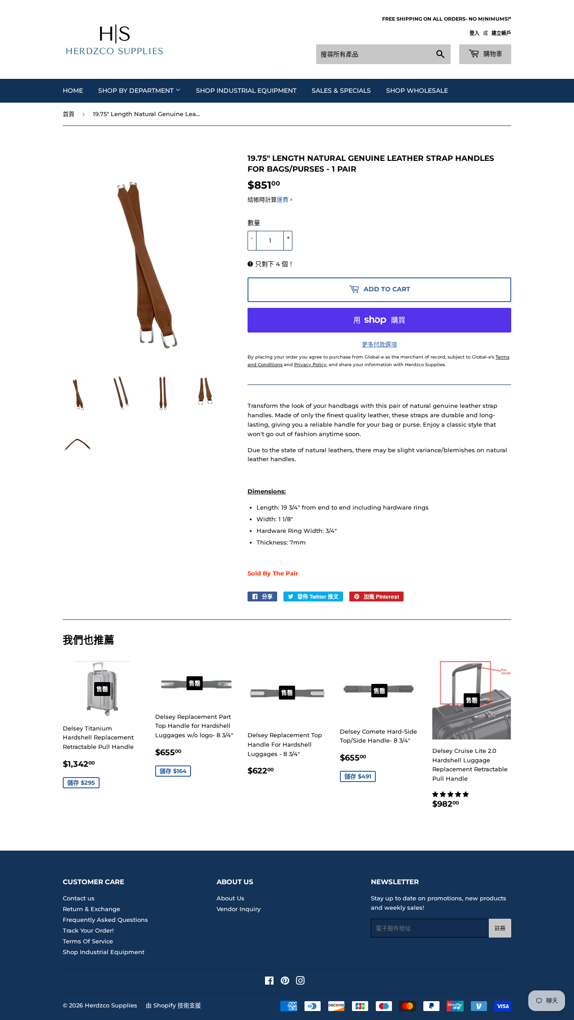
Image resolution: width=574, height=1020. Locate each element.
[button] (451, 794)
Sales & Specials (341, 90)
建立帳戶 (501, 33)
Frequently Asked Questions (105, 919)
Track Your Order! (88, 930)
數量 (254, 223)
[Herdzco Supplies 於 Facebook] (269, 981)
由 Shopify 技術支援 (173, 1005)
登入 (474, 33)
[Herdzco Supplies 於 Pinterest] (285, 981)
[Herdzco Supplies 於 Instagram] (300, 981)
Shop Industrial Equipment (246, 90)
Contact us (79, 898)
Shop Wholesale (417, 90)
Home (73, 90)
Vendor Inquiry (239, 908)
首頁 (68, 113)
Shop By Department (136, 90)
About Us (230, 898)
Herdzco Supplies (111, 1005)
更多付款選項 (379, 344)
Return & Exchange (91, 908)
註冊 (500, 928)
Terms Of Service (88, 941)
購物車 (492, 54)
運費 (282, 199)
